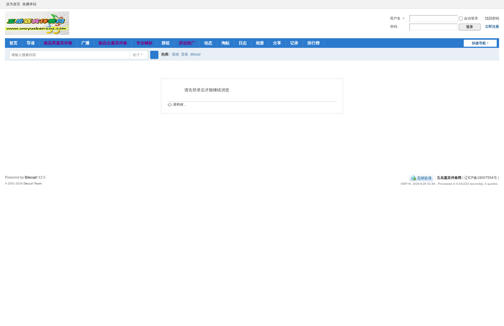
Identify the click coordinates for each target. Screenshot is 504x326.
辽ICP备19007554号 (480, 178)
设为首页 (13, 4)
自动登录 (471, 18)
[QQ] (421, 178)
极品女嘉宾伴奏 (113, 43)
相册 (260, 43)
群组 (166, 43)
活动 (175, 54)
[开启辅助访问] (490, 4)
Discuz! (31, 177)
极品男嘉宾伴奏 (58, 43)
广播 (85, 43)
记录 (294, 43)
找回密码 (492, 18)
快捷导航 (479, 43)
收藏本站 (29, 4)
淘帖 (225, 43)
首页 (13, 43)
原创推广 (187, 43)
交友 (184, 54)
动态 (208, 43)
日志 (243, 43)
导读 (31, 43)
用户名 (395, 18)
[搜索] (154, 55)
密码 (393, 27)
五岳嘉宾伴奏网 (449, 178)
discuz (195, 54)
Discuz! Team (32, 183)
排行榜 (313, 43)
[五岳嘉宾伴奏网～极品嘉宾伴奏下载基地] (37, 23)
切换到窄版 (496, 6)
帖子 (136, 55)
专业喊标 (144, 43)
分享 (277, 43)
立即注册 (492, 27)
